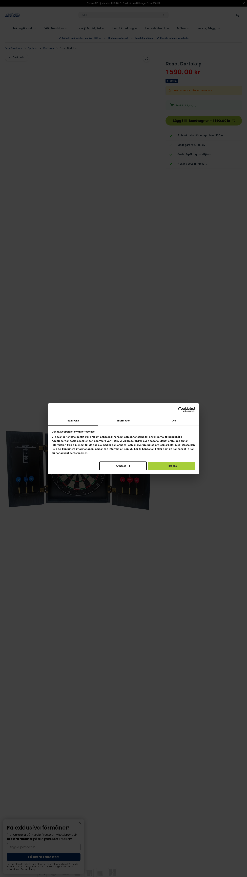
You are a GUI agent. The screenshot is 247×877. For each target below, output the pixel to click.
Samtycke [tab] (73, 420)
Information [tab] (123, 420)
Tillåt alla (171, 465)
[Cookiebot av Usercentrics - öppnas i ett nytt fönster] (180, 409)
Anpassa (121, 465)
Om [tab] (174, 420)
